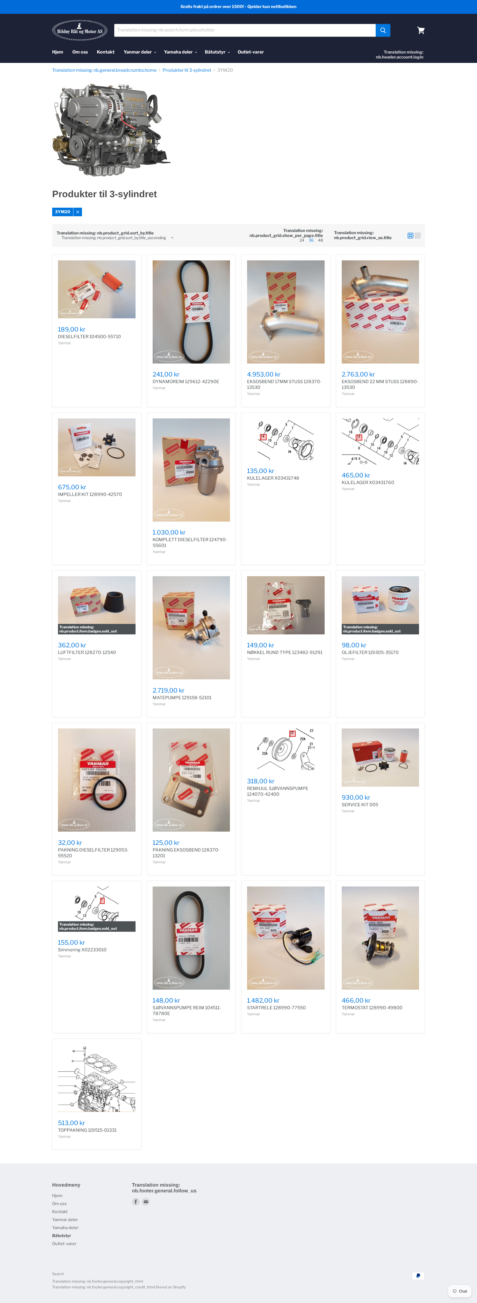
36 (311, 240)
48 (320, 240)
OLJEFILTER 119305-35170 (370, 652)
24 (302, 240)
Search (58, 1274)
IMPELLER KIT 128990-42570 (90, 494)
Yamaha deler (179, 52)
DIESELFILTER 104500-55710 (89, 336)
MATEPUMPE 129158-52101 (182, 697)
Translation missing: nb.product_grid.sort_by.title (105, 233)
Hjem (57, 52)
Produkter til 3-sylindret (187, 70)
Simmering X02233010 (82, 949)
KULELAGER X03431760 (368, 482)
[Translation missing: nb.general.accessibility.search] (383, 30)
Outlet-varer (251, 52)
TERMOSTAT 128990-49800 (372, 1007)
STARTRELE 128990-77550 (276, 1007)
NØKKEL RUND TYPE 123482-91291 (284, 652)
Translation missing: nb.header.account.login (399, 55)
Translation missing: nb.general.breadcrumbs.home (104, 70)
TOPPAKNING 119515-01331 (87, 1130)
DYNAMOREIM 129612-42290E (186, 381)
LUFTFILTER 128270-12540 (87, 652)
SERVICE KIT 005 (360, 804)
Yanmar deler (138, 52)
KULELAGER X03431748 (273, 478)
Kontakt (106, 52)
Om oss (80, 52)
